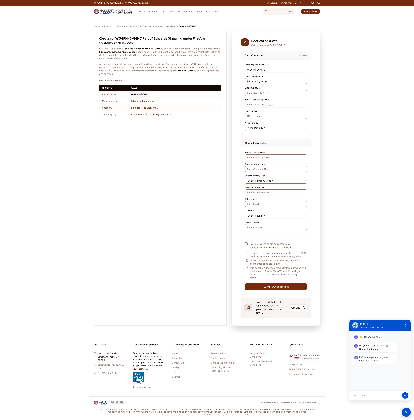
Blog (174, 372)
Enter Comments (252, 222)
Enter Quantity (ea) (254, 88)
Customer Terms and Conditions (261, 363)
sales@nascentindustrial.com (283, 3)
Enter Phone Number (255, 187)
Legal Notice (295, 364)
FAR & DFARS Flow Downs (302, 369)
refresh (405, 325)
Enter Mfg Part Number (256, 64)
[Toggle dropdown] (173, 11)
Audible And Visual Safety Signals (149, 114)
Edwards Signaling (165, 26)
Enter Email (251, 199)
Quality (175, 367)
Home (142, 11)
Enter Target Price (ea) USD (257, 99)
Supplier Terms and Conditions (260, 355)
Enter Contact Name (255, 152)
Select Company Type (256, 176)
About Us (177, 358)
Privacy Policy (218, 353)
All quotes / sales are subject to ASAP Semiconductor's (271, 245)
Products (167, 11)
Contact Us (212, 11)
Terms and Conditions (280, 247)
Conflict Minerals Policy (223, 362)
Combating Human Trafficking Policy (221, 369)
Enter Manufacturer (254, 76)
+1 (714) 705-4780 (311, 3)
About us (154, 11)
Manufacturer (185, 11)
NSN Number (251, 111)
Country (249, 210)
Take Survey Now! (142, 387)
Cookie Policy (218, 358)
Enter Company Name (256, 164)
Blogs (199, 11)
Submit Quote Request (276, 286)
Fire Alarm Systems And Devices (134, 26)
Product (108, 26)
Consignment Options (300, 374)
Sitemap (176, 376)
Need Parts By (252, 123)
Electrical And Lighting (143, 107)
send (405, 395)
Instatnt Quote (311, 11)
